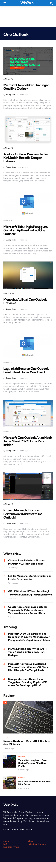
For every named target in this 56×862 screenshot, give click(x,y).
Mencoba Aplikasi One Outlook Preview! (25, 301)
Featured (21, 756)
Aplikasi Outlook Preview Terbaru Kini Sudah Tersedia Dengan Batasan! (26, 157)
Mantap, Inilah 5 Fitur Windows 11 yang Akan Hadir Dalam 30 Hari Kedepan (27, 652)
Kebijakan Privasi (11, 847)
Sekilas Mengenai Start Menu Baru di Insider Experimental (29, 577)
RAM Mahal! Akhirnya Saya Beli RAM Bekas (34, 783)
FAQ (5, 844)
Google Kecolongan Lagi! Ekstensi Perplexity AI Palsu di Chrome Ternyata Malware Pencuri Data (27, 610)
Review (11, 293)
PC (11, 79)
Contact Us (8, 841)
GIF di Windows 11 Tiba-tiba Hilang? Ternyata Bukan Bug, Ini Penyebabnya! (30, 593)
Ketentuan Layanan (37, 844)
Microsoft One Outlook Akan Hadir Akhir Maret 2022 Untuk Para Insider (27, 441)
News (7, 79)
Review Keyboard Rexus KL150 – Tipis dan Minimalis (26, 742)
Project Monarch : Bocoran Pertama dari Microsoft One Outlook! (22, 513)
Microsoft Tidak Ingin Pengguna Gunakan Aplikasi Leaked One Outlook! (25, 230)
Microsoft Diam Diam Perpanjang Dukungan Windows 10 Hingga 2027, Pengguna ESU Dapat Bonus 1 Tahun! (29, 637)
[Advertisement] (28, 16)
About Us (32, 841)
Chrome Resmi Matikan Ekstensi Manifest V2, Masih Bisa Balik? (26, 562)
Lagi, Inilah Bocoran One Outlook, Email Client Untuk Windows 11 (26, 370)
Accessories (7, 737)
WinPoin (27, 3)
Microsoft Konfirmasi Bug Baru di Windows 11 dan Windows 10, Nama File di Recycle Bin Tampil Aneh (28, 667)
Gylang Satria (11, 94)
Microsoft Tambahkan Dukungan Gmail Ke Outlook (26, 87)
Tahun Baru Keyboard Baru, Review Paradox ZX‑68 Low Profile (32, 763)
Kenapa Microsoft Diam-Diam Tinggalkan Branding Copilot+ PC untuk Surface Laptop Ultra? (27, 682)
